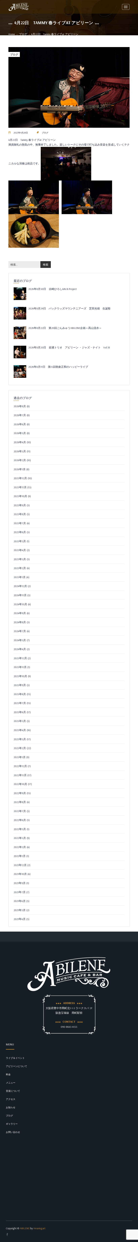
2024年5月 (20, 640)
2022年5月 (20, 829)
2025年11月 (20, 487)
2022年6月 (20, 820)
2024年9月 (20, 613)
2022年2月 (20, 847)
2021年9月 (20, 883)
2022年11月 (20, 775)
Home (11, 34)
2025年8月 (20, 514)
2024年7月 (20, 631)
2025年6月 (20, 532)
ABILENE (25, 1228)
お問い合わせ (13, 1132)
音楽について (13, 1090)
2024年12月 (20, 586)
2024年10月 (20, 604)
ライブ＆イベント (15, 1057)
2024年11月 (20, 595)
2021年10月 (20, 874)
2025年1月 (20, 577)
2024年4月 (20, 649)
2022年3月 (20, 838)
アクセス (10, 1099)
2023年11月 (20, 667)
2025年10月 (20, 496)
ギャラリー (12, 1123)
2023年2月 (20, 748)
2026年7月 (20, 415)
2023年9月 (20, 685)
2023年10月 (20, 676)
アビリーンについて (16, 1066)
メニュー (10, 1082)
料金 (8, 1074)
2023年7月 (20, 703)
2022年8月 (20, 802)
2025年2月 (20, 568)
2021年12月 (20, 865)
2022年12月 (20, 766)
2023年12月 (20, 658)
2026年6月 (20, 424)
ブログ (23, 34)
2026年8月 (20, 406)
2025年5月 (20, 541)
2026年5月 (20, 433)
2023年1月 (20, 757)
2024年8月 (20, 622)
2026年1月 (20, 469)
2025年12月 (20, 478)
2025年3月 (20, 559)
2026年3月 (20, 451)
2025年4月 (20, 550)
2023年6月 (20, 712)
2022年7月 (20, 811)
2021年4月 (20, 919)
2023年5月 (20, 721)
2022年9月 (20, 793)
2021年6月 (20, 901)
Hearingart (39, 1228)
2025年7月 (20, 523)
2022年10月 (20, 784)
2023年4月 (20, 730)
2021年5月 (20, 910)
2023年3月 (20, 739)
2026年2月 (20, 460)
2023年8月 (20, 694)
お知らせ (10, 1107)
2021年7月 (20, 892)
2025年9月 (20, 505)
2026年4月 (20, 442)
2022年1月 (20, 856)
